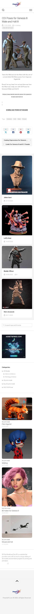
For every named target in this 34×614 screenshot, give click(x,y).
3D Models (7, 371)
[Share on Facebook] (13, 130)
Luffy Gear (7, 238)
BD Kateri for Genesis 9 (10, 511)
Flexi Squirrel (6, 424)
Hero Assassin (9, 312)
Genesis (9, 119)
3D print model (8, 380)
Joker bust (8, 197)
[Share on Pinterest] (21, 130)
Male (19, 119)
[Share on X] (6, 130)
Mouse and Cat (7, 542)
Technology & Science (10, 377)
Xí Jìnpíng (17, 25)
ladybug (5, 463)
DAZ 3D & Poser (8, 28)
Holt (15, 119)
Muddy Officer (9, 271)
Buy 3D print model (9, 384)
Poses (24, 119)
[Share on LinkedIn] (28, 130)
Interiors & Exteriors (10, 374)
